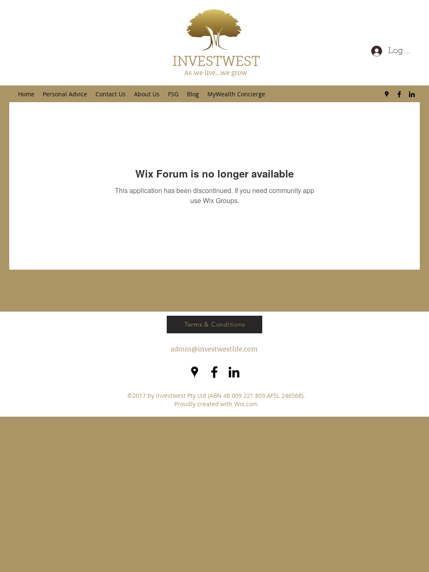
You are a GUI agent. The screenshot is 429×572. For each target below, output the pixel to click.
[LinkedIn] (412, 94)
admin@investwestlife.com (214, 348)
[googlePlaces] (386, 94)
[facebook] (399, 94)
